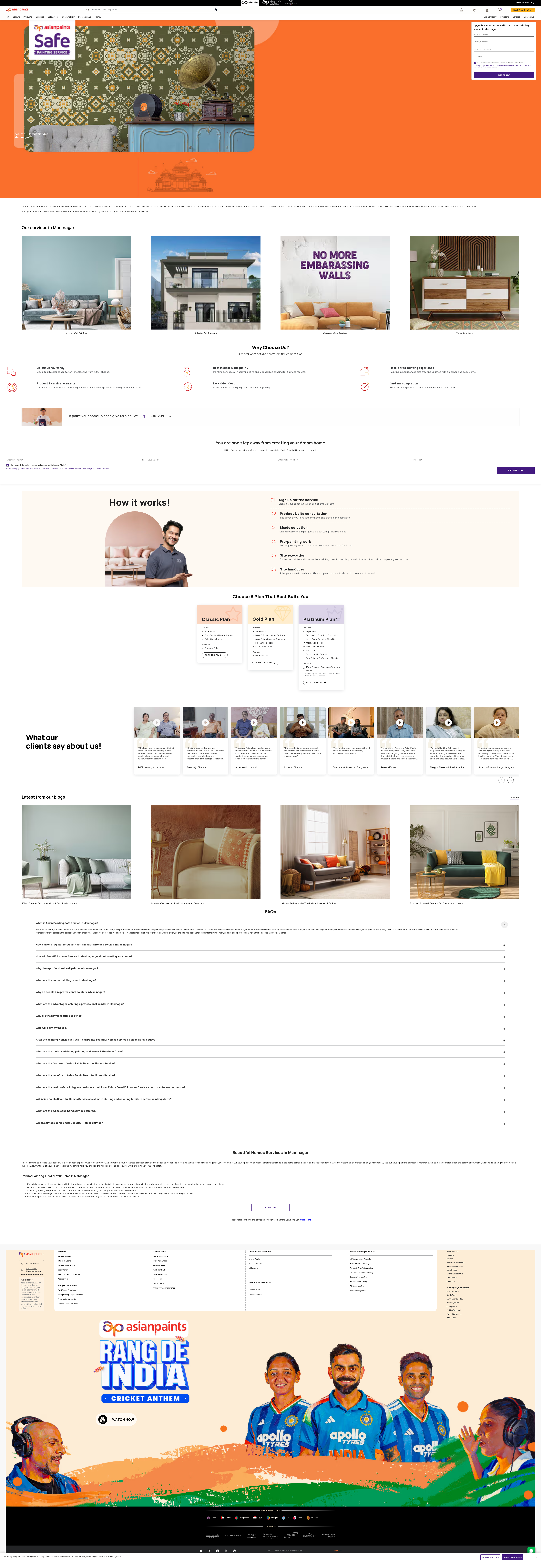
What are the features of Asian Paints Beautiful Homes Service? (75, 1063)
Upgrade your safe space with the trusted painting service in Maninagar (501, 27)
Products (28, 16)
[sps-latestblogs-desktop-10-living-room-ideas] (335, 852)
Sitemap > (338, 1551)
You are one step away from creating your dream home (270, 442)
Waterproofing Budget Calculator (70, 1294)
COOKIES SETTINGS (490, 1557)
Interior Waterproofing (358, 1277)
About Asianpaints (454, 1251)
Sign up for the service (298, 499)
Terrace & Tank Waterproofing (361, 1268)
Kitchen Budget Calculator (68, 1303)
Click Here (305, 1219)
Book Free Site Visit (523, 10)
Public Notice (451, 1318)
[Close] (536, 1557)
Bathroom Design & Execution (69, 1274)
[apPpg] (310, 1536)
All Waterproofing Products (360, 1259)
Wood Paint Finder (160, 1274)
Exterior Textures (255, 1294)
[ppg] (291, 1535)
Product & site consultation (303, 513)
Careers (516, 16)
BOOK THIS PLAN (213, 655)
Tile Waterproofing (357, 1286)
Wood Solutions (63, 1279)
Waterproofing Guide (358, 1290)
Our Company (490, 16)
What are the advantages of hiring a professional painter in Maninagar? (80, 1004)
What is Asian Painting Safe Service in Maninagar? (67, 923)
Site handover (292, 569)
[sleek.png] (212, 1535)
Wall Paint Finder (159, 1270)
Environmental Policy (455, 1299)
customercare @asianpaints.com (33, 1270)
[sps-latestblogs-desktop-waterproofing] (205, 852)
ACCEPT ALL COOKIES (513, 1557)
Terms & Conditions (454, 1314)
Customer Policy (453, 1291)
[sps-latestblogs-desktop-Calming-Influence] (76, 852)
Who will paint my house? (51, 1027)
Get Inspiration (159, 1265)
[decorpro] (251, 1536)
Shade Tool (157, 1279)
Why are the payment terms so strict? (59, 1015)
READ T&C (270, 1207)
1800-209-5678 (32, 1263)
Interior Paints (254, 1259)
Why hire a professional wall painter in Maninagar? (67, 968)
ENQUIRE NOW (504, 75)
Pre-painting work (295, 541)
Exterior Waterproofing (358, 1281)
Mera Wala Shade (160, 1261)
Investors (504, 16)
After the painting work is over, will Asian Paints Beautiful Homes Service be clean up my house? (95, 1039)
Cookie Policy (451, 1295)
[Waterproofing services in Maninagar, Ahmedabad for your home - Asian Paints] (335, 283)
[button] (487, 10)
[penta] (329, 1536)
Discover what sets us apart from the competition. (270, 354)
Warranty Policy (453, 1303)
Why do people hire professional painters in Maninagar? (70, 992)
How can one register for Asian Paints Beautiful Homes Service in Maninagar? (84, 944)
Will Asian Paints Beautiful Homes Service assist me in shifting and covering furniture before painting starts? (104, 1099)
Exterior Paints (254, 1290)
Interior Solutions (64, 1261)
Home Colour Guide (160, 1256)
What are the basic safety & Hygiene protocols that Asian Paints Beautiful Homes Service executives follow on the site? (110, 1087)
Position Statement (454, 1310)
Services (40, 16)
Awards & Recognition (455, 1274)
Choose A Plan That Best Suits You (270, 596)
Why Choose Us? (270, 347)
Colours (16, 16)
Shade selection (294, 527)
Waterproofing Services (66, 1265)
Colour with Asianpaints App (164, 1288)
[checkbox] (475, 63)
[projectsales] (270, 1536)
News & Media (452, 1270)
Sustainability (68, 16)
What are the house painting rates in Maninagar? (66, 980)
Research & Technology (455, 1262)
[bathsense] (233, 1535)
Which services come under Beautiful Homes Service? (69, 1122)
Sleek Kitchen (63, 1270)
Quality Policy (452, 1306)
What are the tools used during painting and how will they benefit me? (79, 1051)
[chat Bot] (531, 1551)
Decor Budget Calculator (67, 1299)
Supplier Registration (455, 1266)
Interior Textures (255, 1263)
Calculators (53, 16)
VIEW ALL (514, 797)
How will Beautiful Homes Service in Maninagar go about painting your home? (84, 956)
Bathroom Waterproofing (359, 1263)
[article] (94, 371)
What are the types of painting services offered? (66, 1110)
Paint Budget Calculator (67, 1290)
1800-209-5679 (161, 415)
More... (98, 16)
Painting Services (64, 1256)
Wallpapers (253, 1268)
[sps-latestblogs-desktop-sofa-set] (464, 852)
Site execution (292, 555)
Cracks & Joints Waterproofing (361, 1272)
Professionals (84, 16)
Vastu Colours (158, 1283)
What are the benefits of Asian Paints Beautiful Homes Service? (75, 1075)
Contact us (529, 16)
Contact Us (451, 1281)
